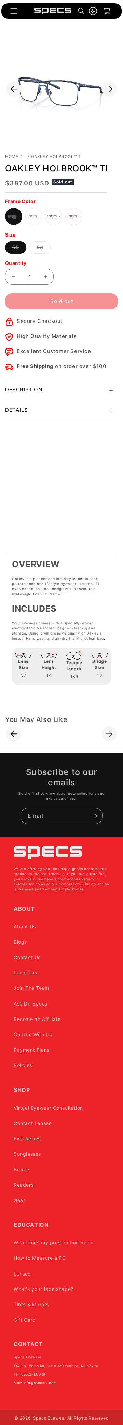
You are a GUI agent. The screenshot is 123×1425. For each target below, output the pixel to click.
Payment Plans (32, 1050)
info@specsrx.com (40, 1383)
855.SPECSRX (33, 1374)
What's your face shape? (43, 1289)
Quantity (15, 263)
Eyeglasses (27, 1138)
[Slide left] (13, 89)
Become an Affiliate (37, 1019)
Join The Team (31, 988)
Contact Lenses (32, 1123)
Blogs (20, 942)
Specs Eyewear (49, 1418)
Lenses (22, 1274)
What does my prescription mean (54, 1242)
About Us (25, 926)
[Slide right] (109, 89)
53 (44, 249)
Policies (23, 1065)
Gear (19, 1200)
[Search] (81, 10)
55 (19, 249)
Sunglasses (27, 1154)
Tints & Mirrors (31, 1304)
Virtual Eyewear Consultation (48, 1108)
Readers (23, 1185)
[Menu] (13, 10)
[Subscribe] (94, 816)
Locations (25, 972)
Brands (22, 1169)
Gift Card (25, 1320)
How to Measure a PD (40, 1258)
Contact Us (27, 957)
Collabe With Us (33, 1034)
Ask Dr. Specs (30, 1004)
